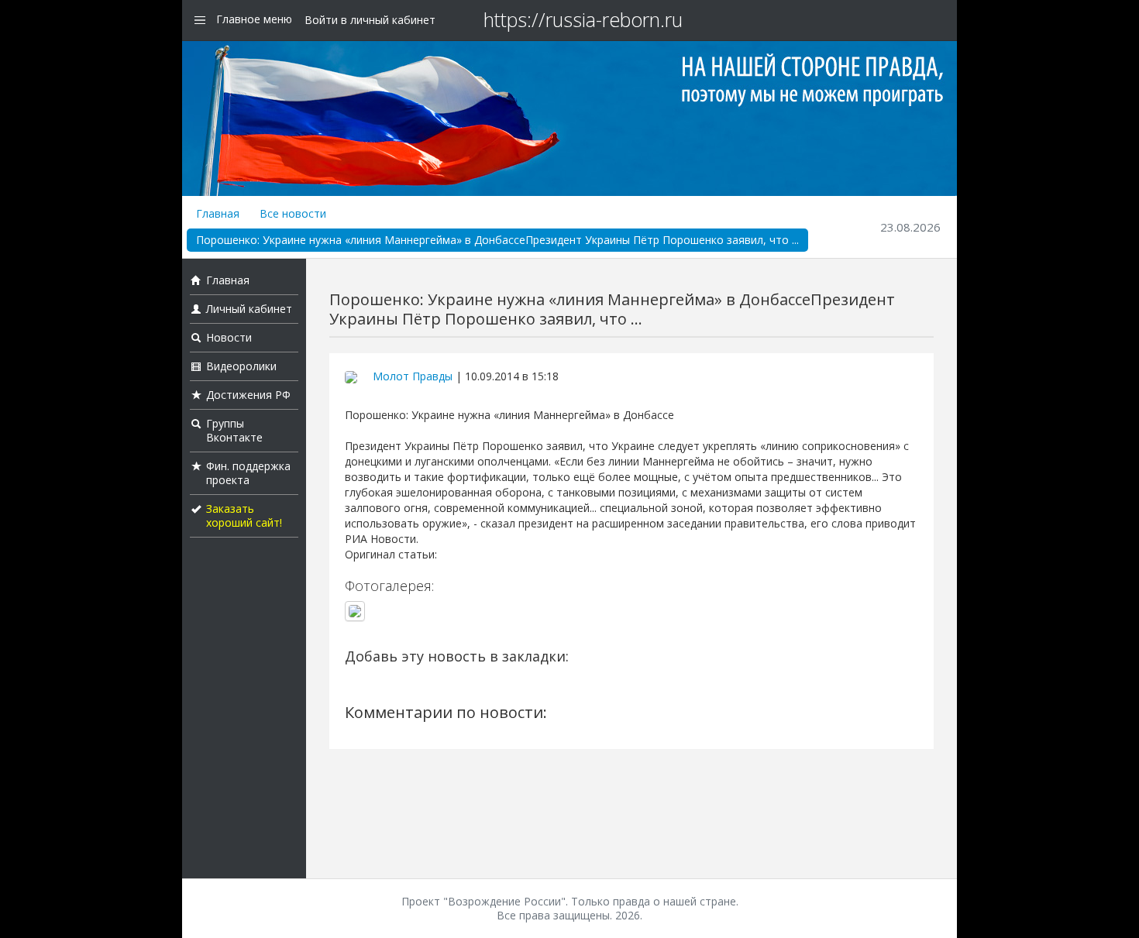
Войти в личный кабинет (370, 19)
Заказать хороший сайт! (244, 515)
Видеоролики (241, 366)
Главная (217, 213)
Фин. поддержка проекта (248, 473)
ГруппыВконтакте (234, 430)
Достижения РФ (248, 394)
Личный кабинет (249, 308)
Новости (229, 337)
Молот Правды (413, 376)
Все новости (293, 213)
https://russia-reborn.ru (583, 19)
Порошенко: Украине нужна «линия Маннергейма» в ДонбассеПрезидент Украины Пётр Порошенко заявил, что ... (497, 239)
